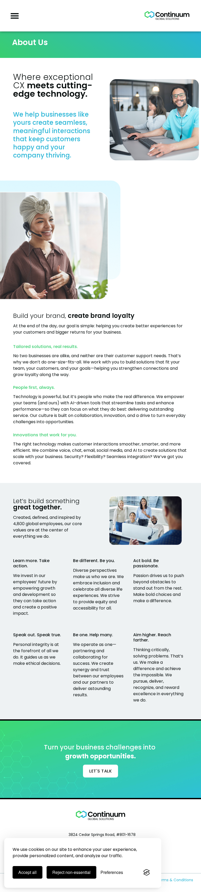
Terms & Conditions (175, 880)
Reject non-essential (71, 872)
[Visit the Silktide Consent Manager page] (146, 872)
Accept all (27, 872)
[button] (14, 15)
